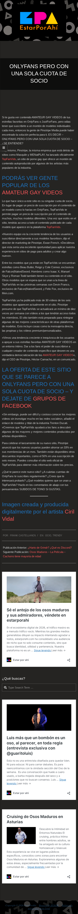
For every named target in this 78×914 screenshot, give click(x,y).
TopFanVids (9, 159)
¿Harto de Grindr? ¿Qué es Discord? (50, 547)
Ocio (48, 535)
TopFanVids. (53, 227)
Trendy (57, 535)
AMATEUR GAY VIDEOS (32, 192)
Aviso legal (44, 908)
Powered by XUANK (49, 905)
